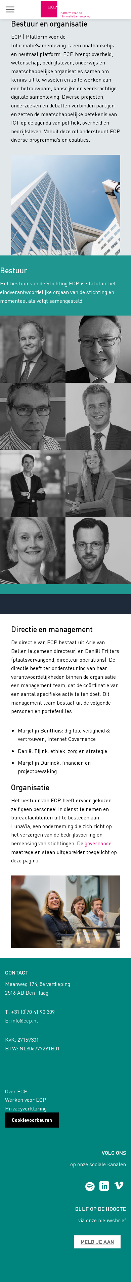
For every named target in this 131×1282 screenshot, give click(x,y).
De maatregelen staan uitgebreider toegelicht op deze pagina (64, 852)
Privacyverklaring (26, 1108)
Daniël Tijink (33, 750)
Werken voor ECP (25, 1099)
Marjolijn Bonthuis (40, 730)
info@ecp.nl (24, 1020)
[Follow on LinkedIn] (104, 1186)
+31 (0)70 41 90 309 (33, 1011)
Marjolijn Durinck (38, 762)
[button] (10, 9)
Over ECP (16, 1091)
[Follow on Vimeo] (119, 1186)
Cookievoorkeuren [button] (32, 1120)
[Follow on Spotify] (90, 1186)
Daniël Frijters (102, 650)
